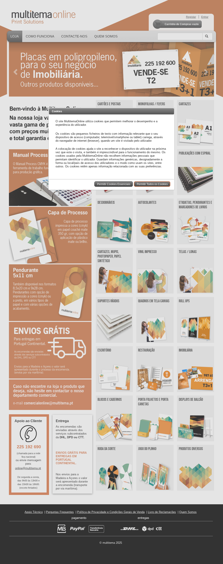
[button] (113, 184)
